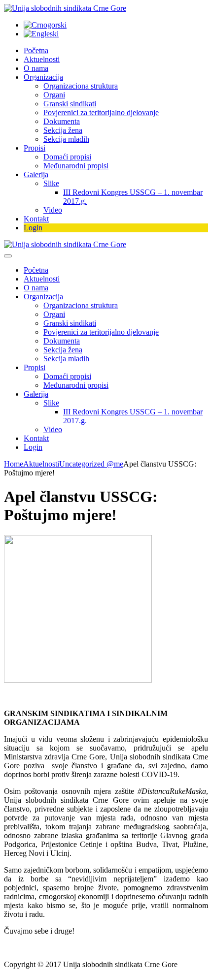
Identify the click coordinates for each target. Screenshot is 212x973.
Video (52, 210)
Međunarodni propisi (75, 165)
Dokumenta (61, 121)
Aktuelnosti (42, 59)
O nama (36, 68)
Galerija (36, 174)
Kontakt (36, 219)
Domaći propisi (67, 157)
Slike (51, 183)
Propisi (34, 148)
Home (13, 464)
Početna (36, 50)
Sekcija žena (62, 130)
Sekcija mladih (66, 139)
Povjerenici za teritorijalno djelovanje (101, 112)
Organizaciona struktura (80, 86)
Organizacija (43, 77)
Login (33, 227)
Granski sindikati (69, 103)
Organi (54, 95)
